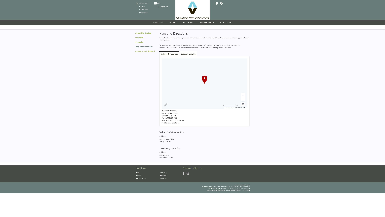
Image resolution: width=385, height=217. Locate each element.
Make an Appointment (143, 8)
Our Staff (139, 37)
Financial (139, 42)
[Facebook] (217, 3)
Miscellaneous (141, 178)
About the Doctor (143, 33)
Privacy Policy (226, 190)
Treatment (163, 175)
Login (248, 190)
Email (159, 3)
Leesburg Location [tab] (188, 54)
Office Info (163, 173)
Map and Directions (144, 46)
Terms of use (230, 107)
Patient (138, 175)
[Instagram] (221, 3)
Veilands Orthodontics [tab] (169, 54)
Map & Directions (162, 7)
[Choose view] (243, 104)
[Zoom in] (243, 95)
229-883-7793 (143, 3)
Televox (243, 190)
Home (138, 173)
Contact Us (163, 178)
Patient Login (143, 13)
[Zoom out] (243, 99)
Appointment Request (145, 51)
